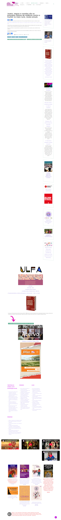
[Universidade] (44, 3)
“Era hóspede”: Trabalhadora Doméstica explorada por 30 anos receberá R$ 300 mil (25, 394)
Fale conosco (39, 4)
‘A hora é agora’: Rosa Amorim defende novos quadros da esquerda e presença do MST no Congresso (15, 433)
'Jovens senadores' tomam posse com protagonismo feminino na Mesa (25, 408)
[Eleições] (48, 3)
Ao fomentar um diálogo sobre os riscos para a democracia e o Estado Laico (48, 61)
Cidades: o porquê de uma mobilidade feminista (15, 420)
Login (33, 4)
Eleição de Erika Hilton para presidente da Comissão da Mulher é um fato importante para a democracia (48, 252)
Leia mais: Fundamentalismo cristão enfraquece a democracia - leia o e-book (21, 323)
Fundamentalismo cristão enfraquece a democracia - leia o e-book (24, 293)
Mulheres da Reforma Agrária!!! (13, 396)
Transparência (29, 4)
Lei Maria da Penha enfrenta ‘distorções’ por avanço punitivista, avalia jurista (24, 405)
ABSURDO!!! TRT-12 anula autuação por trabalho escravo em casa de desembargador (25, 399)
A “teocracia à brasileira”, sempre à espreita (48, 142)
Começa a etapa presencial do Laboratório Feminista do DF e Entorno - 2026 (48, 221)
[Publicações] (24, 4)
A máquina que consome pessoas (25, 392)
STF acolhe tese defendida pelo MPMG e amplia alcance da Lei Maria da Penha (25, 402)
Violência (12, 34)
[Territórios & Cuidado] (38, 3)
